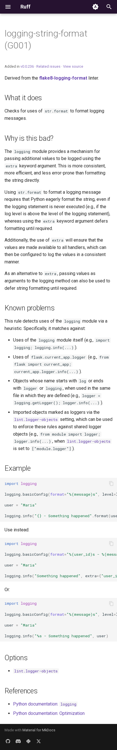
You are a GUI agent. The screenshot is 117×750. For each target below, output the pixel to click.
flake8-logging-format (63, 78)
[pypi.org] (28, 740)
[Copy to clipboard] (111, 483)
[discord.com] (18, 740)
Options (16, 658)
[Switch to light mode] (95, 6)
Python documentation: (44, 704)
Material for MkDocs (38, 730)
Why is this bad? (29, 138)
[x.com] (38, 740)
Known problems (30, 308)
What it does (23, 98)
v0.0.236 (27, 66)
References (21, 691)
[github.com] (7, 740)
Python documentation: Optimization (49, 713)
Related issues (48, 66)
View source (73, 66)
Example (17, 468)
